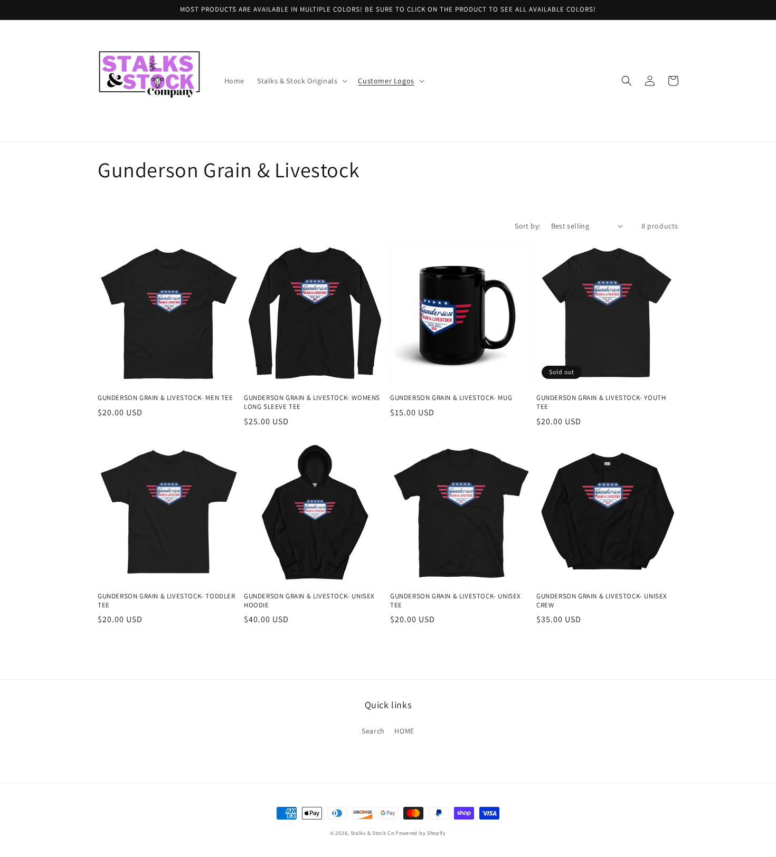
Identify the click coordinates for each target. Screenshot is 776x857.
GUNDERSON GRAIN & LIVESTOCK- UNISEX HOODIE (309, 601)
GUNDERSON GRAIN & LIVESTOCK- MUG (451, 398)
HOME (404, 731)
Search (373, 731)
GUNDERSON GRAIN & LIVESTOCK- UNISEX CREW (601, 601)
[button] (301, 81)
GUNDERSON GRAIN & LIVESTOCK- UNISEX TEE (455, 601)
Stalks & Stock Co (372, 833)
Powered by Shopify (420, 833)
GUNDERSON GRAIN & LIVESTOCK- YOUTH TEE (601, 402)
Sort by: (527, 226)
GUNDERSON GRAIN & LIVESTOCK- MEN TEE (165, 398)
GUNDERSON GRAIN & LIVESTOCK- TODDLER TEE (166, 601)
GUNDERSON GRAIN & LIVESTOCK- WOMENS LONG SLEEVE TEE (312, 402)
